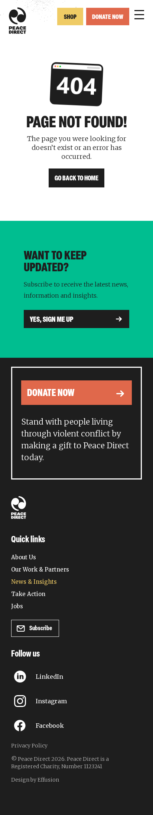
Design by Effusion (35, 779)
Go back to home (76, 179)
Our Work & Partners (40, 569)
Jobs (17, 606)
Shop (70, 17)
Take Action (28, 594)
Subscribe (40, 628)
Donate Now (107, 17)
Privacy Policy (29, 745)
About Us (23, 557)
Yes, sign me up (52, 320)
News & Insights (34, 581)
